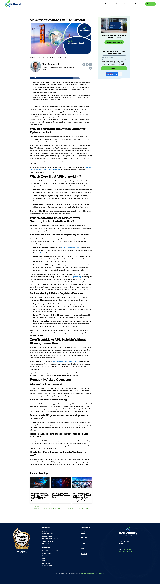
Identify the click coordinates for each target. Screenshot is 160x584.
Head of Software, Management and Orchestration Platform (58, 68)
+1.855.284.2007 (127, 549)
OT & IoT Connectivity (48, 541)
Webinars (44, 558)
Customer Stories (47, 565)
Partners (83, 551)
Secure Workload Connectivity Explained (53, 551)
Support (83, 546)
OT (74, 490)
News (82, 548)
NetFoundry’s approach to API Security (66, 361)
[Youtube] (87, 554)
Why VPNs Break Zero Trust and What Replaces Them (61, 495)
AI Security (45, 531)
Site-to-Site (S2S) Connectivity (50, 538)
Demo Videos (45, 555)
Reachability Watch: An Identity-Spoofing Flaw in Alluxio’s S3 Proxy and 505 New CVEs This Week (40, 497)
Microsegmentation (47, 533)
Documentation (46, 563)
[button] (109, 4)
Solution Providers (47, 536)
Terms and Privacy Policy (87, 573)
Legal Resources (99, 573)
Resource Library (47, 553)
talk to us (81, 373)
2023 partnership (75, 277)
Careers (83, 543)
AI (31, 490)
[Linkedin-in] (82, 554)
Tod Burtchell (50, 64)
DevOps (32, 17)
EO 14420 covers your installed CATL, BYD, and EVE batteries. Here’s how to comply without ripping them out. (82, 497)
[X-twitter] (84, 554)
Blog (43, 560)
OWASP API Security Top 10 (71, 248)
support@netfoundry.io (125, 551)
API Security (45, 543)
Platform (83, 533)
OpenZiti (83, 531)
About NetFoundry (85, 541)
